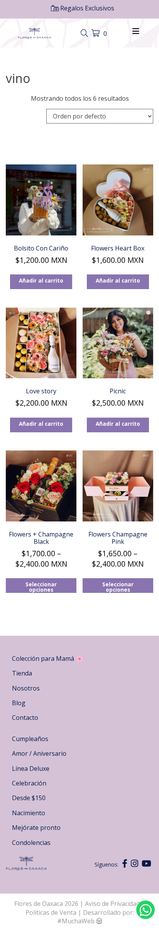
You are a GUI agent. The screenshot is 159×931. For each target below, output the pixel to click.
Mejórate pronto (36, 827)
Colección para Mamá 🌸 (47, 658)
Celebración (29, 783)
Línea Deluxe (30, 768)
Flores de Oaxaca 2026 (46, 903)
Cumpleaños (30, 739)
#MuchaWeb (76, 921)
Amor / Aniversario (39, 753)
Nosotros (26, 688)
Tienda (22, 673)
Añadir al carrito (41, 280)
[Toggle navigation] (85, 33)
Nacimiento (28, 813)
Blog (18, 703)
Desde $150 (29, 798)
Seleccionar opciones (41, 587)
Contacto (25, 717)
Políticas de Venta (50, 912)
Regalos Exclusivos (86, 8)
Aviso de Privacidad (113, 903)
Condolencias (31, 842)
